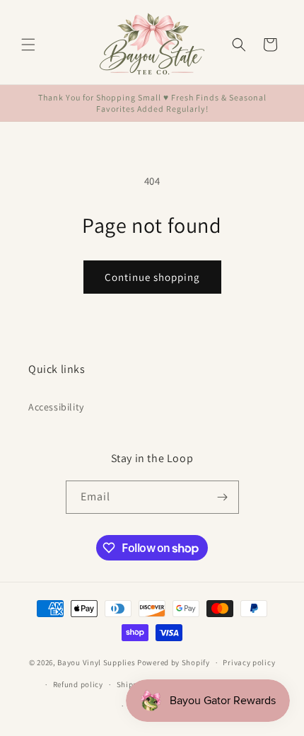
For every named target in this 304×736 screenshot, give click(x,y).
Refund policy (78, 684)
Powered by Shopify (173, 662)
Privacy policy (249, 662)
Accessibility (56, 407)
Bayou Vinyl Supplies (96, 662)
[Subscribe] (222, 497)
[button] (28, 44)
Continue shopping (152, 277)
